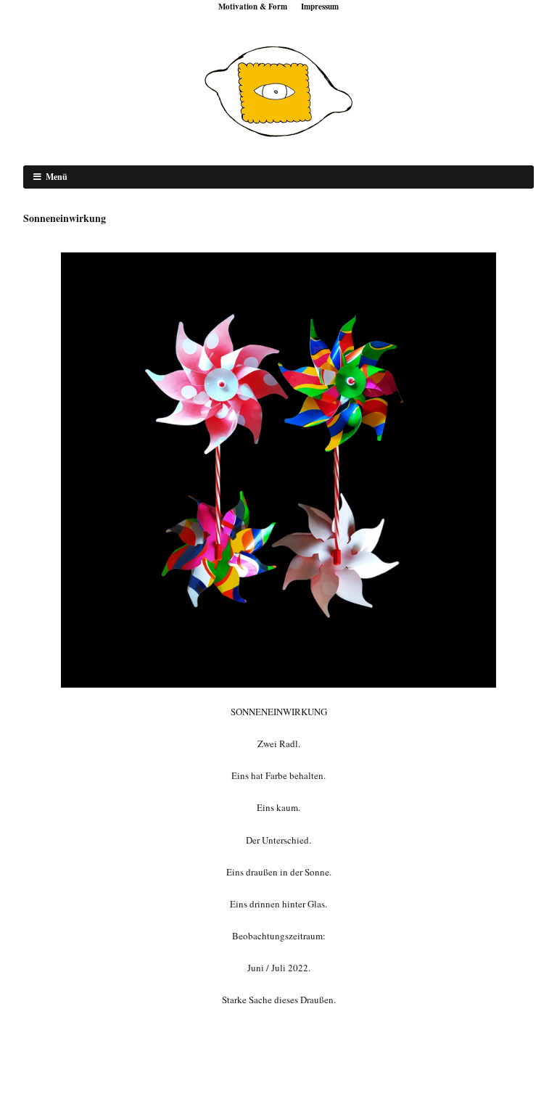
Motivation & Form (252, 6)
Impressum (320, 6)
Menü (56, 176)
